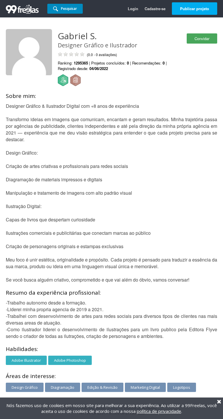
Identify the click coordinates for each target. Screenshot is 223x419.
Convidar (202, 38)
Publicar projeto (194, 8)
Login (133, 8)
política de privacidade (159, 411)
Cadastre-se (155, 8)
